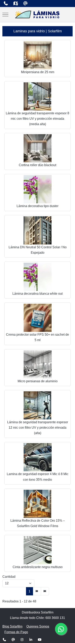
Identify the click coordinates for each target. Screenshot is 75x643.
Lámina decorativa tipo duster (37, 206)
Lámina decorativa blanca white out (37, 293)
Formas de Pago (16, 632)
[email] (25, 3)
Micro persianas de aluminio (38, 381)
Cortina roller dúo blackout (37, 165)
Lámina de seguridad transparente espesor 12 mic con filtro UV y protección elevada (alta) (37, 427)
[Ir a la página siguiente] (37, 591)
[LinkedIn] (31, 639)
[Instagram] (22, 639)
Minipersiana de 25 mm (37, 72)
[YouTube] (40, 639)
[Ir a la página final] (45, 591)
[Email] (13, 639)
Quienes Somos (37, 626)
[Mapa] (15, 3)
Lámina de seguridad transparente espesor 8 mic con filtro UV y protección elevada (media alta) (37, 118)
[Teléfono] (4, 639)
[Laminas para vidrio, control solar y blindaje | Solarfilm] (37, 14)
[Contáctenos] (5, 3)
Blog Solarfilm (12, 626)
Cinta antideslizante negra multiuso (38, 567)
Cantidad (8, 576)
